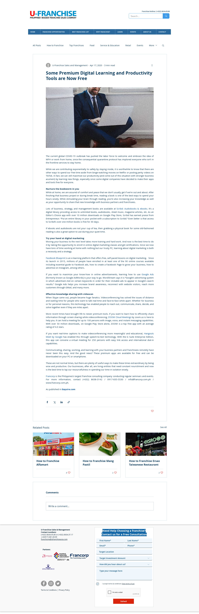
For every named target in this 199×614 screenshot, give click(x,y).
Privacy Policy (64, 590)
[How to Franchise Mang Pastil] (99, 444)
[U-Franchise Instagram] (51, 583)
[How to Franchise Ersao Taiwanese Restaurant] (146, 444)
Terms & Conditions (49, 590)
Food (92, 45)
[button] (163, 45)
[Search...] (166, 16)
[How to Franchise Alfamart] (53, 444)
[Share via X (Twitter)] (54, 402)
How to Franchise (55, 45)
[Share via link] (68, 402)
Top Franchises (76, 45)
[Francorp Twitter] (58, 583)
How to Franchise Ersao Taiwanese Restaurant (144, 462)
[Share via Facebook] (47, 402)
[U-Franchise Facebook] (44, 583)
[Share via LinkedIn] (61, 402)
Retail (128, 45)
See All (163, 427)
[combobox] (124, 551)
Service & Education (110, 45)
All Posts (37, 45)
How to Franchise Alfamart (47, 462)
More (151, 45)
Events (140, 45)
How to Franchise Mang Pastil (98, 462)
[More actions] (152, 65)
